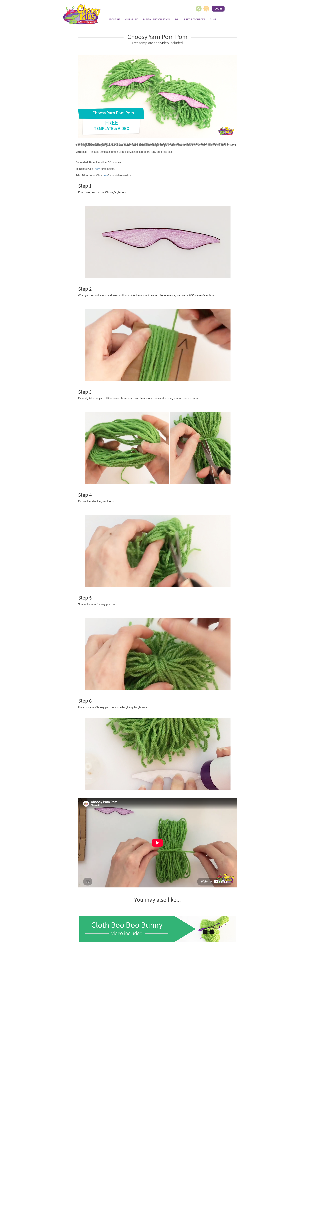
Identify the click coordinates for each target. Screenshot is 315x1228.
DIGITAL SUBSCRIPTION (156, 19)
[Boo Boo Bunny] (157, 929)
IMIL (177, 19)
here (105, 175)
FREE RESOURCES (194, 19)
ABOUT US (114, 19)
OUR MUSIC (131, 19)
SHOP (213, 19)
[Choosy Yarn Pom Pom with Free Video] (157, 96)
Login (218, 8)
